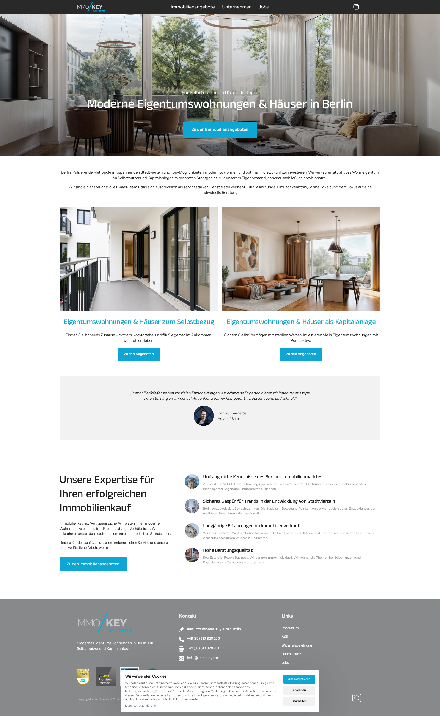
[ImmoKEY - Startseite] (91, 7)
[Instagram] (358, 7)
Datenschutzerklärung (140, 706)
